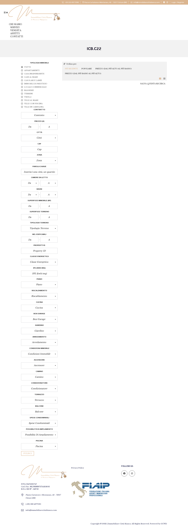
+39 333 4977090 (71, 2)
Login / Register (178, 2)
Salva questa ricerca (152, 83)
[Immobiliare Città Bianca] (34, 12)
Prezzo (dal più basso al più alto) (83, 73)
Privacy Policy (77, 468)
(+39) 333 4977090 (33, 504)
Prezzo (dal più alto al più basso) (113, 69)
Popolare (86, 69)
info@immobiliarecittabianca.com (146, 2)
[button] (39, 115)
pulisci (27, 453)
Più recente (71, 69)
